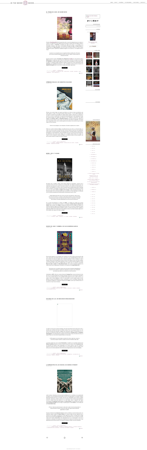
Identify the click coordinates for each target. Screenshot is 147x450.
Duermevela (70, 354)
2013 (93, 213)
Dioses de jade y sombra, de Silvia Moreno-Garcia (62, 226)
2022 (93, 194)
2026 (93, 146)
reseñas (76, 71)
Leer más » (64, 67)
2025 (93, 148)
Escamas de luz (76, 354)
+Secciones (136, 2)
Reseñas (121, 2)
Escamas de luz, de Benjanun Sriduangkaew (60, 298)
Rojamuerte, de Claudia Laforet (89, 54)
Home (111, 2)
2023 (93, 152)
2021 (93, 196)
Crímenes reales (60, 142)
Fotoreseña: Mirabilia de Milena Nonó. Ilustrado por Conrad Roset (96, 55)
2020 (93, 198)
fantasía (61, 216)
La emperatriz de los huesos (53, 427)
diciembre (93, 154)
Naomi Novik (67, 71)
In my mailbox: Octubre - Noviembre (96, 82)
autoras (53, 71)
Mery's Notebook (76, 448)
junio (93, 167)
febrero (93, 189)
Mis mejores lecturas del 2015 (89, 68)
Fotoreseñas (128, 2)
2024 (93, 150)
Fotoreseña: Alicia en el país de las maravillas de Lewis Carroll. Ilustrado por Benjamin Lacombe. (96, 71)
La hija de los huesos (65, 427)
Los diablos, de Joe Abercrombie (96, 75)
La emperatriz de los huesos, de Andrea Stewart (62, 364)
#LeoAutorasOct (53, 42)
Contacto (142, 2)
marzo (93, 187)
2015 (93, 209)
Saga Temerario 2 (56, 72)
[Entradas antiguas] (82, 438)
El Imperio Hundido (68, 426)
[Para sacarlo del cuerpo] (93, 40)
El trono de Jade (60, 71)
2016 (93, 207)
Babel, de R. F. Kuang (52, 153)
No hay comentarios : (61, 141)
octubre (93, 158)
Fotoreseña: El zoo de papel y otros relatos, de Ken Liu (89, 83)
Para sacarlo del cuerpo (92, 42)
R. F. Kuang (66, 216)
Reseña (72, 71)
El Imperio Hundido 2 (77, 426)
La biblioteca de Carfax (69, 142)
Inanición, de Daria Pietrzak (89, 75)
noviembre (93, 156)
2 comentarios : (60, 70)
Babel (57, 216)
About (116, 2)
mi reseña (70, 58)
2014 (93, 211)
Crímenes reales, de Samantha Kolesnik (59, 82)
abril (93, 171)
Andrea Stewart (55, 426)
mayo (93, 169)
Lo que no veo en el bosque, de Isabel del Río (89, 61)
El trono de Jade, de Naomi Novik (56, 12)
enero (93, 191)
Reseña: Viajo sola (96, 61)
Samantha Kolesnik (55, 143)
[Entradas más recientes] (47, 438)
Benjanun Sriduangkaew (61, 354)
